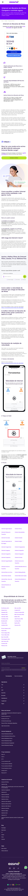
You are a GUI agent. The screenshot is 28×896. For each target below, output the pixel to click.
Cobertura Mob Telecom (6, 806)
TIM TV (2, 756)
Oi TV (2, 759)
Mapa (2, 846)
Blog (2, 825)
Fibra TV (3, 754)
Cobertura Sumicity (5, 808)
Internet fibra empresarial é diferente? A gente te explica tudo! (11, 713)
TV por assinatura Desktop (6, 763)
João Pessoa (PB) (19, 618)
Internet (3, 839)
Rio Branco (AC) (5, 608)
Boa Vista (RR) (4, 637)
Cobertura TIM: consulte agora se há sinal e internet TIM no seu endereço (12, 787)
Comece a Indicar (14, 157)
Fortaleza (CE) (4, 618)
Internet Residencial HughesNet (7, 742)
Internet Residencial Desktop (7, 745)
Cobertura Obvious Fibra (6, 803)
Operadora (3, 830)
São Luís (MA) (18, 608)
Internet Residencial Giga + (6, 740)
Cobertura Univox (4, 799)
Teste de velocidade (18, 676)
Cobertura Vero (4, 812)
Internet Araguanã (19, 554)
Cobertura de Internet (6, 779)
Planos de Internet (5, 710)
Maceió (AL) (4, 610)
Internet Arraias (18, 557)
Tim (2, 684)
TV (2, 832)
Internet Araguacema (20, 547)
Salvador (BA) (4, 616)
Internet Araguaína (19, 550)
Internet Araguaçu (5, 550)
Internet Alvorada (5, 537)
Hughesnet (3, 701)
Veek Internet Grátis (5, 725)
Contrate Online (14, 52)
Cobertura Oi (4, 792)
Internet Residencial (6, 731)
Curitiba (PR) (18, 621)
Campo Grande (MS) (19, 612)
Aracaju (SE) (4, 643)
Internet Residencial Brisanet (7, 733)
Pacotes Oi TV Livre (5, 718)
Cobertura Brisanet (5, 794)
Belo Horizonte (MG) (19, 614)
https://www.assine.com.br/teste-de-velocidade (12, 307)
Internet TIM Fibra (5, 782)
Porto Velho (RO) (5, 634)
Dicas (2, 836)
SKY (2, 690)
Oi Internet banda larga (6, 720)
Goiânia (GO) (4, 625)
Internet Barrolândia (6, 575)
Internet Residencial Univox (6, 738)
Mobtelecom (4, 698)
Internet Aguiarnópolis (6, 528)
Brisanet (3, 695)
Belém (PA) (17, 616)
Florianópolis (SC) (5, 639)
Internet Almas (18, 528)
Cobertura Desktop (5, 796)
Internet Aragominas (6, 547)
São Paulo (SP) (4, 641)
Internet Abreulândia (20, 532)
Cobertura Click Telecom (6, 801)
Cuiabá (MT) (17, 610)
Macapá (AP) (4, 612)
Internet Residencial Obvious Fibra (8, 736)
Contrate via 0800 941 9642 (14, 55)
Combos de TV (4, 770)
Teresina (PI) (17, 625)
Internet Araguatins (6, 554)
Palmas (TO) (4, 645)
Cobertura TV (4, 815)
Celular (2, 834)
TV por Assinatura (5, 752)
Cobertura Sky (4, 784)
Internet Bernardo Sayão (21, 575)
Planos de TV (4, 772)
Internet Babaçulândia (20, 572)
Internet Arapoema (5, 557)
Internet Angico (18, 541)
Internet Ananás (18, 537)
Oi (1, 687)
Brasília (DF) (4, 621)
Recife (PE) (17, 623)
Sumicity (3, 692)
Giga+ (2, 703)
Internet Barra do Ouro (6, 572)
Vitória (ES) (4, 623)
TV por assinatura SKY (5, 761)
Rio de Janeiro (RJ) (6, 628)
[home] (12, 2)
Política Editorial (4, 850)
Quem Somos (4, 848)
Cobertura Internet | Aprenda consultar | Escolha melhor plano (12, 818)
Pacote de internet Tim (5, 716)
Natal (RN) (3, 630)
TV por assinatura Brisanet (6, 765)
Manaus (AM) (4, 614)
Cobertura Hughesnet (5, 789)
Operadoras (4, 682)
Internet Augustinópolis (6, 561)
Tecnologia (3, 827)
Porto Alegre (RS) (5, 632)
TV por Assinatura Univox (6, 768)
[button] (2, 2)
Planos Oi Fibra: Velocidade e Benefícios (9, 723)
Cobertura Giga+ (4, 810)
